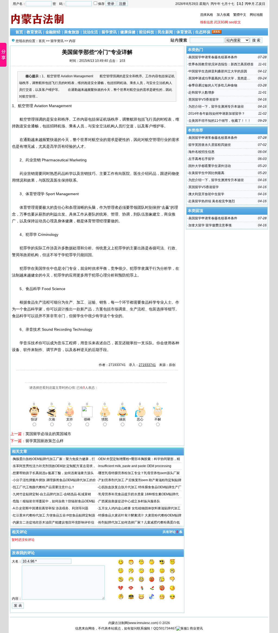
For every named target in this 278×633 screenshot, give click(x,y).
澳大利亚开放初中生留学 (206, 194)
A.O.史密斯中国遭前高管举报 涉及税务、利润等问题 (50, 508)
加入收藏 (223, 15)
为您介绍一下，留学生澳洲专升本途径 (216, 106)
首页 (19, 32)
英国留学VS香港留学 (203, 99)
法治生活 (90, 32)
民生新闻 (165, 32)
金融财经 (53, 32)
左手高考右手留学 (201, 159)
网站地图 (256, 15)
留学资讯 (109, 32)
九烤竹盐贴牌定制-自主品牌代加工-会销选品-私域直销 (52, 494)
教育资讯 (34, 32)
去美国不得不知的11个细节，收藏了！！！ (219, 121)
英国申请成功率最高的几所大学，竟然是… (219, 78)
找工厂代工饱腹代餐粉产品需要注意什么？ (44, 487)
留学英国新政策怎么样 (45, 441)
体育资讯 (184, 32)
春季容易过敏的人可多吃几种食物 (212, 85)
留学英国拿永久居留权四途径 (209, 145)
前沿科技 (146, 32)
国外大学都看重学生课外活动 (209, 166)
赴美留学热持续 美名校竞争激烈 (211, 201)
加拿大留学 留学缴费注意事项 (210, 225)
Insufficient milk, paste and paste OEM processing (134, 466)
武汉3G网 (221, 22)
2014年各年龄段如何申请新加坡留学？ (216, 113)
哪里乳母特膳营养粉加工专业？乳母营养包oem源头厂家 (139, 473)
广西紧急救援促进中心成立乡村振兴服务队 (129, 501)
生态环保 (202, 32)
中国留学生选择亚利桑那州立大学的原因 (217, 71)
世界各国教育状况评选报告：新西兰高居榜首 (221, 64)
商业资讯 (196, 628)
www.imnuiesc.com (143, 623)
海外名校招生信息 (201, 152)
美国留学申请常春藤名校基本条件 (212, 57)
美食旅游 (71, 32)
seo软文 (235, 22)
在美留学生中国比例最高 (206, 173)
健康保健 (127, 32)
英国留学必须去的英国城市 (48, 434)
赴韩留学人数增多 (201, 92)
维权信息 (206, 22)
